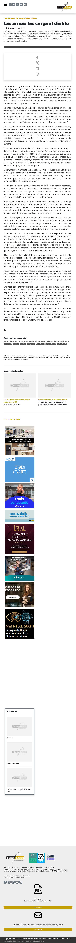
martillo (22, 344)
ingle (61, 341)
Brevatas (10, 738)
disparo (6, 341)
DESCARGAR (38, 908)
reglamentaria (29, 341)
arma (21, 341)
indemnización (62, 344)
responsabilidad (51, 344)
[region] (19, 656)
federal (43, 341)
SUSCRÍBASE (38, 929)
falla (66, 341)
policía (37, 341)
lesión (56, 341)
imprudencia (40, 344)
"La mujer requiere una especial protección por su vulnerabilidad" (52, 403)
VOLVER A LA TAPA (12, 419)
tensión (16, 344)
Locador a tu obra (13, 763)
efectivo (50, 341)
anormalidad (8, 344)
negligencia (30, 344)
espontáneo (14, 341)
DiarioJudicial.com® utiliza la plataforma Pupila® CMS (24, 941)
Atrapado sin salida (12, 404)
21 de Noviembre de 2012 (14, 28)
